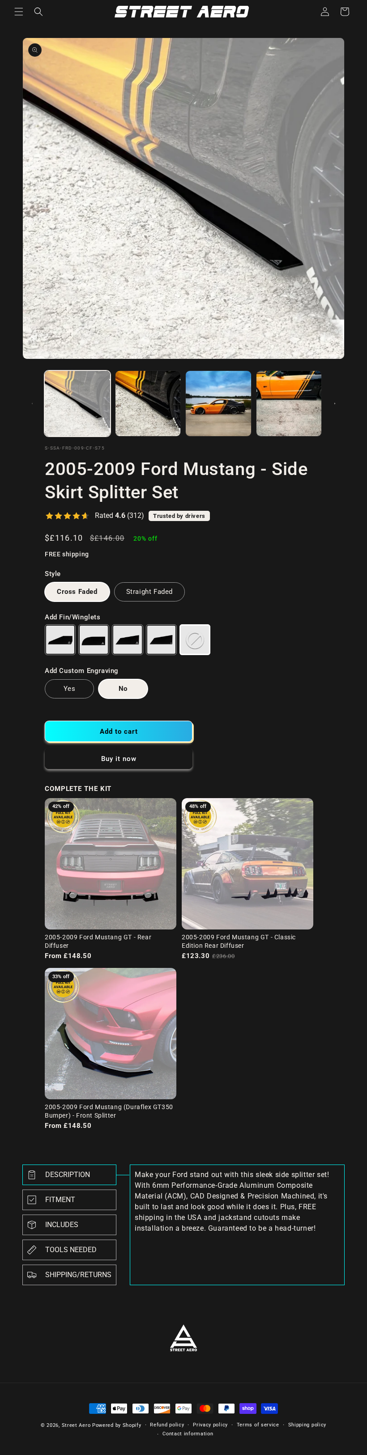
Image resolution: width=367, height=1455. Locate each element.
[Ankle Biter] (60, 639)
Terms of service (258, 1425)
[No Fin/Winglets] (194, 639)
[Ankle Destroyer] (127, 639)
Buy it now (119, 759)
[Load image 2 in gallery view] (148, 403)
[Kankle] (93, 639)
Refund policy (167, 1425)
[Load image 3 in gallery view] (218, 403)
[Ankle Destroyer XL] (161, 639)
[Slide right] (335, 403)
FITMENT (60, 1199)
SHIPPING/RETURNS (78, 1274)
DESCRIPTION (67, 1174)
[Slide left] (32, 403)
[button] (19, 11)
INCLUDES (61, 1224)
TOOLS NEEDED (71, 1249)
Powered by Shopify (116, 1425)
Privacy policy (210, 1425)
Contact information (187, 1434)
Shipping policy (307, 1425)
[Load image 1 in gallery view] (77, 403)
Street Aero (76, 1425)
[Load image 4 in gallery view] (289, 403)
